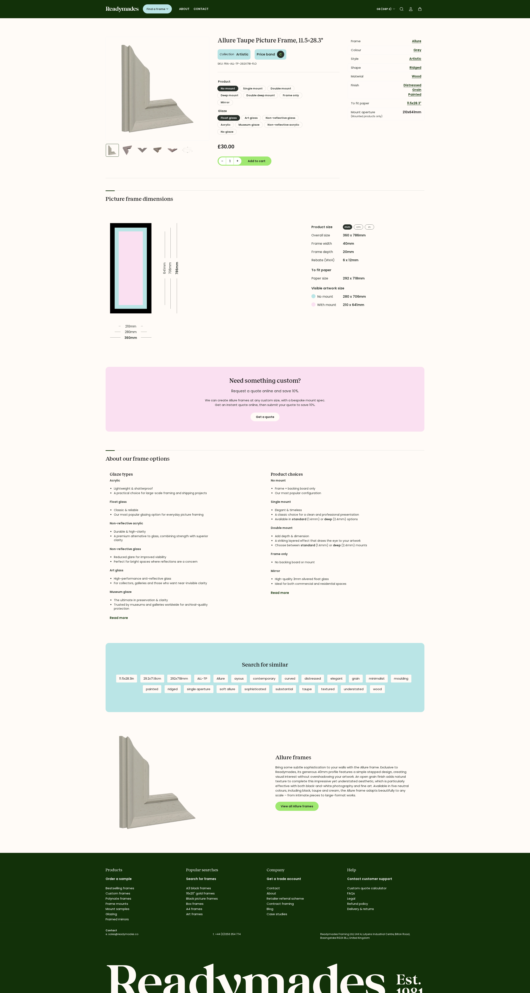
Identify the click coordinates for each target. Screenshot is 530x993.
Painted (414, 94)
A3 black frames (198, 888)
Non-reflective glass (280, 118)
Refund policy (357, 904)
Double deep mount (260, 95)
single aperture (198, 689)
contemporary (264, 678)
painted (152, 689)
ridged (173, 689)
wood (377, 689)
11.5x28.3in (126, 678)
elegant (336, 678)
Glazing (111, 914)
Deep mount (229, 95)
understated (354, 689)
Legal (351, 898)
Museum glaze (248, 125)
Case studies (277, 914)
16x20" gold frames (200, 893)
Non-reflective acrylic (283, 125)
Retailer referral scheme (285, 898)
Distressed (412, 85)
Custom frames (118, 893)
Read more (119, 618)
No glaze (227, 132)
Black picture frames (202, 898)
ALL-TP (202, 678)
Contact (201, 9)
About (184, 9)
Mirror (225, 102)
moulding (401, 678)
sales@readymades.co (123, 934)
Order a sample (119, 879)
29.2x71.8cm (152, 678)
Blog (270, 909)
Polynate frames (118, 898)
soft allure (227, 689)
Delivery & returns (360, 909)
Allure (416, 41)
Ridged (415, 67)
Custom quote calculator (367, 888)
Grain (416, 90)
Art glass (251, 118)
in (369, 227)
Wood (416, 76)
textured (328, 689)
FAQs (351, 893)
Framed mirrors (117, 919)
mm (347, 227)
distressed (313, 678)
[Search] (401, 9)
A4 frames (194, 909)
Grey (417, 50)
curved (290, 678)
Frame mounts (117, 904)
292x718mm (179, 678)
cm (358, 227)
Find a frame (156, 9)
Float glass (229, 118)
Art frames (194, 914)
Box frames (195, 904)
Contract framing (280, 904)
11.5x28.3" (414, 103)
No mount (228, 88)
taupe (307, 689)
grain (356, 678)
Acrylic (225, 125)
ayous (239, 678)
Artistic (242, 54)
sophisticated (255, 689)
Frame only (291, 95)
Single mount (253, 88)
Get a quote (265, 417)
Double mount (281, 88)
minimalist (377, 678)
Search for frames (201, 879)
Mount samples (117, 909)
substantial (284, 689)
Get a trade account (284, 879)
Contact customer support (369, 879)
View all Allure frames (297, 806)
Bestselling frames (120, 888)
